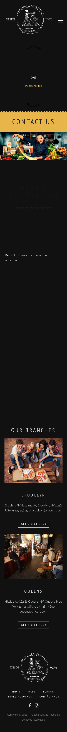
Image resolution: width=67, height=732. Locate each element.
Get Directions (33, 524)
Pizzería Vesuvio (33, 85)
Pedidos (49, 691)
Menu (32, 691)
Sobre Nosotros (20, 696)
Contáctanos (49, 696)
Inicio (16, 691)
